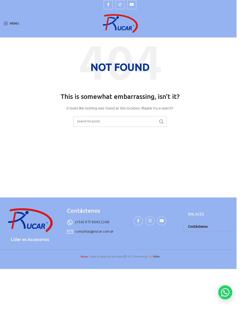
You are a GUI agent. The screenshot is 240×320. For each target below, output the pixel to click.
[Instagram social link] (120, 4)
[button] (225, 292)
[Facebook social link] (108, 4)
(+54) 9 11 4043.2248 (92, 222)
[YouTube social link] (131, 4)
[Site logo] (120, 23)
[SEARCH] (161, 121)
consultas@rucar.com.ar (94, 232)
